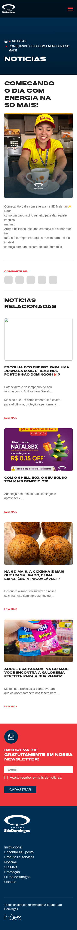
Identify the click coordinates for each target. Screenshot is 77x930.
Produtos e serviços (19, 857)
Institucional (13, 847)
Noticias (19, 41)
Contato (10, 882)
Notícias (10, 862)
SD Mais (10, 867)
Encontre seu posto (19, 852)
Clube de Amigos (17, 877)
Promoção (12, 872)
